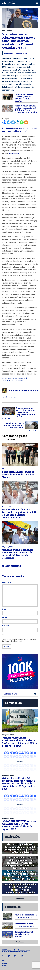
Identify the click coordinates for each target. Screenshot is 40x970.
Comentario (6, 582)
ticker (21, 380)
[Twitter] (13, 122)
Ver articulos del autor (9, 397)
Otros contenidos (22, 378)
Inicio (4, 960)
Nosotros (5, 963)
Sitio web (5, 626)
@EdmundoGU (13, 153)
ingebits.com (22, 951)
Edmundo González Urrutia (10, 380)
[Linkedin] (17, 122)
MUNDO (14, 378)
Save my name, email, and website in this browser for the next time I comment (19, 640)
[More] (26, 122)
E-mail (4, 617)
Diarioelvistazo (6, 378)
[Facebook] (4, 122)
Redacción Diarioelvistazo (17, 53)
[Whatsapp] (22, 122)
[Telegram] (9, 122)
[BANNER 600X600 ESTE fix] (20, 671)
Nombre (5, 609)
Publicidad (6, 966)
